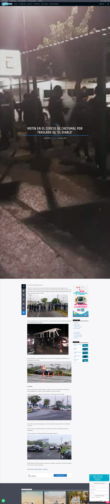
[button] (3, 500)
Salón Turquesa (5, 1)
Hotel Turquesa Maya (22, 1)
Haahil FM (30, 4)
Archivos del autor (60, 477)
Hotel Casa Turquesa (32, 1)
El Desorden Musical (77, 354)
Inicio (17, 4)
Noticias (55, 126)
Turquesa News (23, 4)
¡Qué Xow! (75, 351)
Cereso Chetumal (38, 471)
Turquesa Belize (77, 327)
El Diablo (45, 471)
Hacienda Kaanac (13, 1)
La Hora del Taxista (77, 358)
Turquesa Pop (37, 4)
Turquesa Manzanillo (55, 4)
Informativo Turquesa (78, 347)
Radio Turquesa (54, 139)
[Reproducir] (83, 501)
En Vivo (102, 4)
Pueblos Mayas (76, 362)
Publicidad (40, 1)
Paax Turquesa (45, 4)
